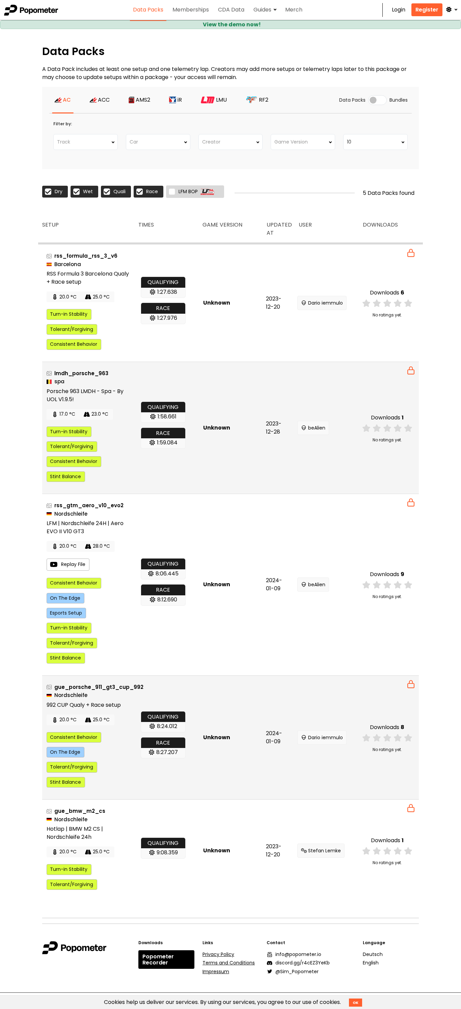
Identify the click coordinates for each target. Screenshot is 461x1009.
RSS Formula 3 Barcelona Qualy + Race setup (88, 278)
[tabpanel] (230, 193)
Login (398, 10)
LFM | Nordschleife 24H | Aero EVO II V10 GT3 (85, 527)
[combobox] (85, 142)
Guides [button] (262, 10)
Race (152, 191)
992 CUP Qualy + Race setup (84, 705)
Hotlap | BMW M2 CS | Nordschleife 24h (75, 833)
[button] (451, 10)
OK (355, 1002)
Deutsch (373, 954)
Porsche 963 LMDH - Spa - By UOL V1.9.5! (85, 395)
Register (426, 10)
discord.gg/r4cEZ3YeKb (302, 962)
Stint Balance (65, 476)
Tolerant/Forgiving (71, 329)
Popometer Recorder (158, 959)
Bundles (398, 100)
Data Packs (148, 10)
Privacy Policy (218, 954)
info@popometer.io (298, 954)
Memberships (190, 10)
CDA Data (231, 10)
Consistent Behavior (73, 344)
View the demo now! (232, 24)
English (371, 962)
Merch (293, 10)
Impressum (215, 971)
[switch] (377, 100)
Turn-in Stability (68, 314)
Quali (119, 191)
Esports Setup (66, 613)
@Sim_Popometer (297, 971)
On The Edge (65, 598)
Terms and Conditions (228, 962)
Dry (58, 191)
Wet (88, 191)
